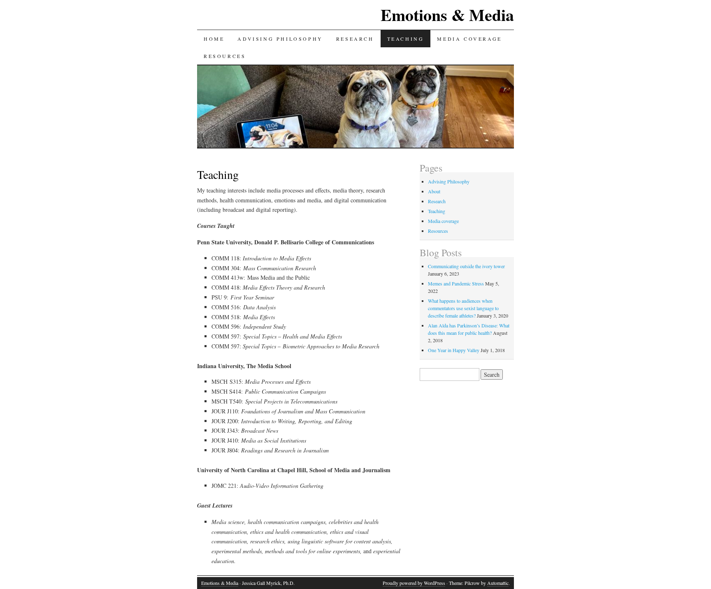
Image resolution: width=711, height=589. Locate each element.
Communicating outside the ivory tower (466, 266)
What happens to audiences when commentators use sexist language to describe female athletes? (463, 308)
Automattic (498, 583)
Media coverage (469, 38)
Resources (225, 56)
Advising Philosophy (280, 38)
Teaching (405, 38)
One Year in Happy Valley (453, 350)
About (434, 191)
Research (355, 38)
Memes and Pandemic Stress (456, 283)
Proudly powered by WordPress (414, 583)
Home (214, 38)
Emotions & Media (447, 14)
